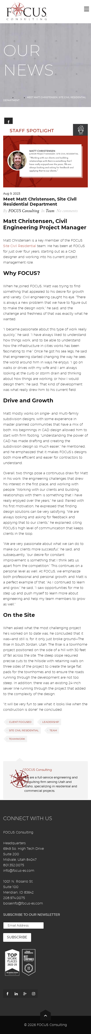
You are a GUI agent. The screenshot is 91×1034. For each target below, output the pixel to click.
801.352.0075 (13, 865)
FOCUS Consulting (23, 211)
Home (7, 97)
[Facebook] (7, 993)
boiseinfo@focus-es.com (23, 903)
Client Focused (20, 721)
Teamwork (17, 738)
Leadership (50, 721)
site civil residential (24, 730)
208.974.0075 (14, 898)
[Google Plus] (25, 993)
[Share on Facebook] (8, 122)
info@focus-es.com (18, 871)
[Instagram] (33, 993)
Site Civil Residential (19, 246)
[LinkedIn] (16, 993)
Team (18, 97)
